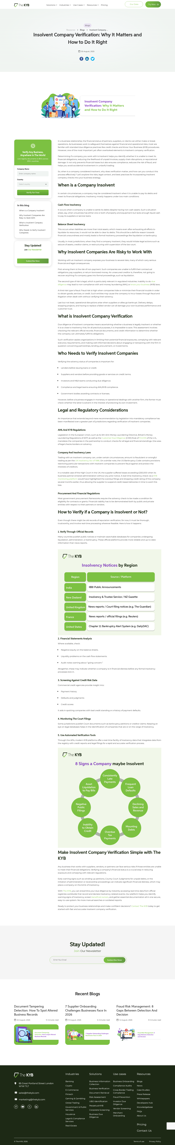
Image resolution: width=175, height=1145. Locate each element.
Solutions (50, 5)
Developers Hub (145, 1103)
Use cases (119, 1074)
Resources (92, 5)
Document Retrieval (99, 1093)
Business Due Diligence (96, 1115)
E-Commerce (72, 1090)
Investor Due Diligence (119, 1102)
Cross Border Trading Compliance (123, 1091)
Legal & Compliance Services (75, 1120)
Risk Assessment (97, 1097)
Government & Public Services (76, 1108)
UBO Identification (98, 1101)
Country (20, 179)
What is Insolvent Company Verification (31, 224)
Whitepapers (143, 1098)
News (139, 1086)
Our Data (134, 4)
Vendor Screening (122, 1108)
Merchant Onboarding (119, 1114)
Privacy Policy (155, 1141)
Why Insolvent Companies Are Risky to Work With (32, 217)
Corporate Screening (99, 1110)
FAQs (139, 1111)
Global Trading (72, 1103)
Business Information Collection (99, 1082)
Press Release (143, 1094)
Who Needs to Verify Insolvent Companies (32, 231)
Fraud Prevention (121, 1097)
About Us (141, 1116)
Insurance (70, 1114)
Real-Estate (71, 1126)
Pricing (104, 5)
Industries (64, 5)
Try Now (152, 4)
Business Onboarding (123, 1081)
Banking (69, 1081)
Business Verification (99, 1088)
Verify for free (32, 192)
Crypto (68, 1086)
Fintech (69, 1094)
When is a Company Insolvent (31, 211)
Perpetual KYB (96, 1106)
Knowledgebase (145, 1107)
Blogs (139, 1081)
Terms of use (139, 1141)
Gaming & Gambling (75, 1098)
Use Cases (78, 5)
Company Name (23, 169)
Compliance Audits (122, 1086)
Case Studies (143, 1090)
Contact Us (144, 1130)
